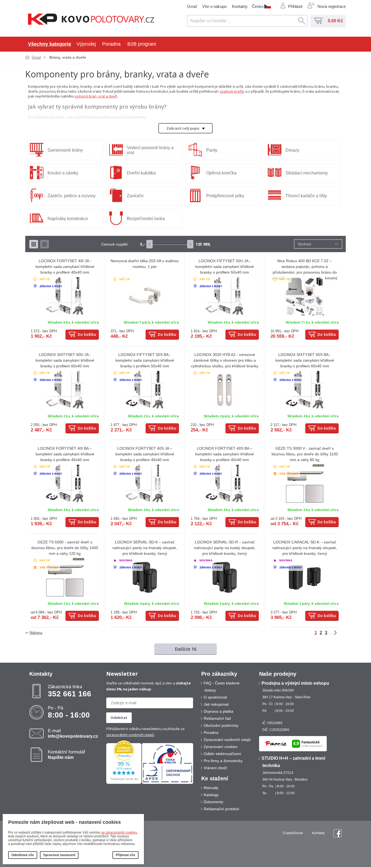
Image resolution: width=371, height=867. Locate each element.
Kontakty (240, 6)
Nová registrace (331, 6)
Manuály (211, 787)
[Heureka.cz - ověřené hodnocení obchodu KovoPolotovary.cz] (124, 783)
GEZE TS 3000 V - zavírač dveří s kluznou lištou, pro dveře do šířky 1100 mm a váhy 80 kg (305, 454)
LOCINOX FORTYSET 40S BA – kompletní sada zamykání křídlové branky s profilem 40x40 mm (224, 454)
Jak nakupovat (216, 704)
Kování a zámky (63, 173)
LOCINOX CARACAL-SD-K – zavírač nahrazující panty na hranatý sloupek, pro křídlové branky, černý (304, 548)
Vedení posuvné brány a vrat (150, 150)
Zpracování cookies (220, 746)
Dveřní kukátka (141, 173)
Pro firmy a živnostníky (223, 761)
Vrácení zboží (215, 768)
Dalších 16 (185, 649)
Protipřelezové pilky (225, 195)
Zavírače (135, 195)
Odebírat (119, 717)
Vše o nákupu (214, 6)
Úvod (192, 6)
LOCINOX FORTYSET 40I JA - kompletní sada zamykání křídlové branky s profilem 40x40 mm (65, 266)
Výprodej (86, 44)
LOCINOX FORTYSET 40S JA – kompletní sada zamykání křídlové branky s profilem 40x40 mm (144, 454)
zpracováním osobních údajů (130, 734)
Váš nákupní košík (318, 21)
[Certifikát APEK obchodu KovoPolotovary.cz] (167, 783)
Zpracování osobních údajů (227, 739)
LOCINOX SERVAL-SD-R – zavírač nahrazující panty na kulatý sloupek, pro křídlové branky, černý (225, 548)
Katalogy (211, 795)
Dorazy (292, 150)
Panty (211, 150)
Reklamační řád (217, 718)
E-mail (73, 733)
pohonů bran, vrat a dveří (96, 96)
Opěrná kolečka (221, 173)
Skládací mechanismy (306, 173)
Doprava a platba (218, 711)
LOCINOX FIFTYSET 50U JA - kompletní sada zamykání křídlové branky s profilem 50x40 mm (224, 266)
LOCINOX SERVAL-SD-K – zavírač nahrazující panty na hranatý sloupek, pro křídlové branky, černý (144, 548)
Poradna (111, 44)
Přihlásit (295, 6)
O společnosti (215, 697)
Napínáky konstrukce (68, 218)
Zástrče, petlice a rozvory (72, 195)
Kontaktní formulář (66, 754)
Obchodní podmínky (221, 725)
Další (339, 632)
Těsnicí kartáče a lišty (306, 195)
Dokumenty (213, 802)
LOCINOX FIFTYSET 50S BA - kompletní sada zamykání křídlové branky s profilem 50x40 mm (144, 360)
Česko (257, 6)
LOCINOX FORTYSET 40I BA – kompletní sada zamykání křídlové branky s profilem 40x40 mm (65, 454)
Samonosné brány (65, 150)
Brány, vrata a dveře (67, 57)
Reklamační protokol (221, 809)
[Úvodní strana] (91, 20)
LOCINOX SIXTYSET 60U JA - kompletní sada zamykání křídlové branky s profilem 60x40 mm (65, 360)
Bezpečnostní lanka (146, 218)
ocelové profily (232, 91)
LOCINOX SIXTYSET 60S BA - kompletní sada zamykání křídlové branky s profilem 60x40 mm (304, 360)
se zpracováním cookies (119, 832)
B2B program (141, 44)
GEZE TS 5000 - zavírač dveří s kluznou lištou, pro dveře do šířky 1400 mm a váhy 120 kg (65, 548)
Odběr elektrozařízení (222, 754)
